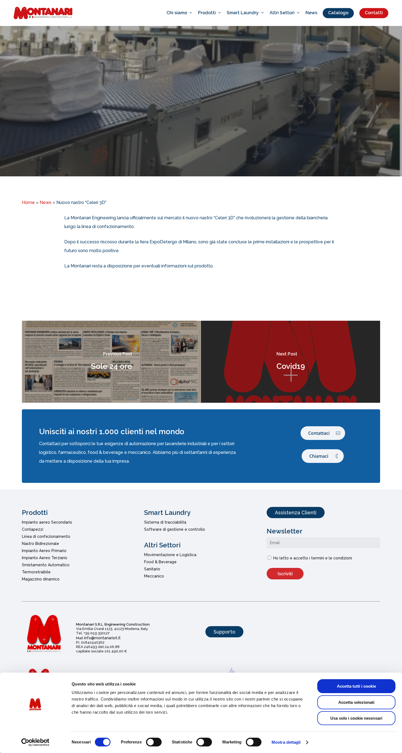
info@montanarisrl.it (102, 638)
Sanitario (152, 569)
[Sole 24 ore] (111, 362)
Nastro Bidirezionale (40, 543)
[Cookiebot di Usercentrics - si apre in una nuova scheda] (35, 742)
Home (28, 202)
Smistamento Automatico (45, 565)
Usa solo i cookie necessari (356, 718)
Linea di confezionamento (46, 536)
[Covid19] (290, 362)
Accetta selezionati (356, 702)
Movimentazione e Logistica (170, 555)
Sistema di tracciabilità (165, 522)
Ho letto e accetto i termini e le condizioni (312, 558)
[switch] (154, 742)
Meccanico (154, 576)
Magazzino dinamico (41, 579)
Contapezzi (32, 529)
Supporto (224, 632)
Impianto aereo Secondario (47, 522)
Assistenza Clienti (295, 512)
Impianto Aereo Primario (44, 550)
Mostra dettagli (286, 742)
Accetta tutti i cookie (356, 686)
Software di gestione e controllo (174, 529)
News (201, 120)
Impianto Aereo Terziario (44, 558)
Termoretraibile (36, 572)
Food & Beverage (160, 562)
